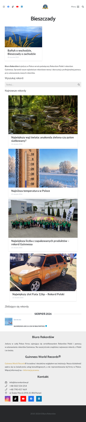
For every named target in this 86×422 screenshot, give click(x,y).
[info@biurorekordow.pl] (7, 382)
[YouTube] (17, 7)
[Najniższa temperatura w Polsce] (43, 168)
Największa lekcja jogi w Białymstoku (29, 326)
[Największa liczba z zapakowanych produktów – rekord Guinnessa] (43, 218)
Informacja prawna (31, 370)
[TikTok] (13, 7)
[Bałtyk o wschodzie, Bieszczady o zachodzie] (23, 36)
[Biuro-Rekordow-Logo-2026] (45, 6)
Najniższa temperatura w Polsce (30, 190)
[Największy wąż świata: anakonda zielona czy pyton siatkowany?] (43, 114)
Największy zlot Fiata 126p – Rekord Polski (38, 294)
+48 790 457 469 (18, 389)
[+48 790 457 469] (7, 389)
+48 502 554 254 (18, 385)
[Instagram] (4, 7)
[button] (75, 7)
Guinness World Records (15, 363)
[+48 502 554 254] (7, 386)
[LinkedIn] (22, 7)
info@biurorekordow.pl (18, 382)
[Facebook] (8, 7)
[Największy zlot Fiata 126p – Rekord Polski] (43, 272)
